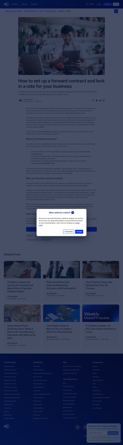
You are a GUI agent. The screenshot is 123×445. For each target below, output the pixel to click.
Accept (79, 232)
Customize (69, 232)
